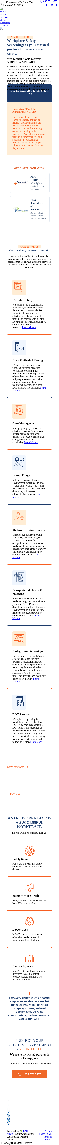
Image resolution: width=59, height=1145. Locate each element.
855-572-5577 (50, 1)
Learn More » (29, 327)
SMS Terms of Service (47, 1137)
